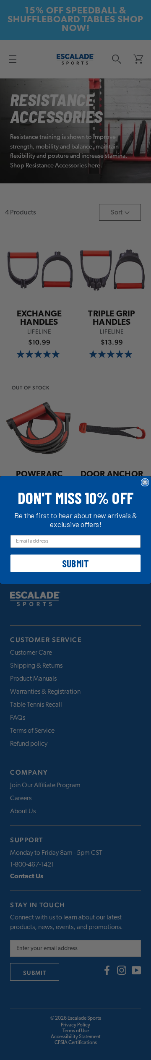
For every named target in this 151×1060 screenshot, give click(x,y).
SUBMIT (75, 563)
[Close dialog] (145, 482)
